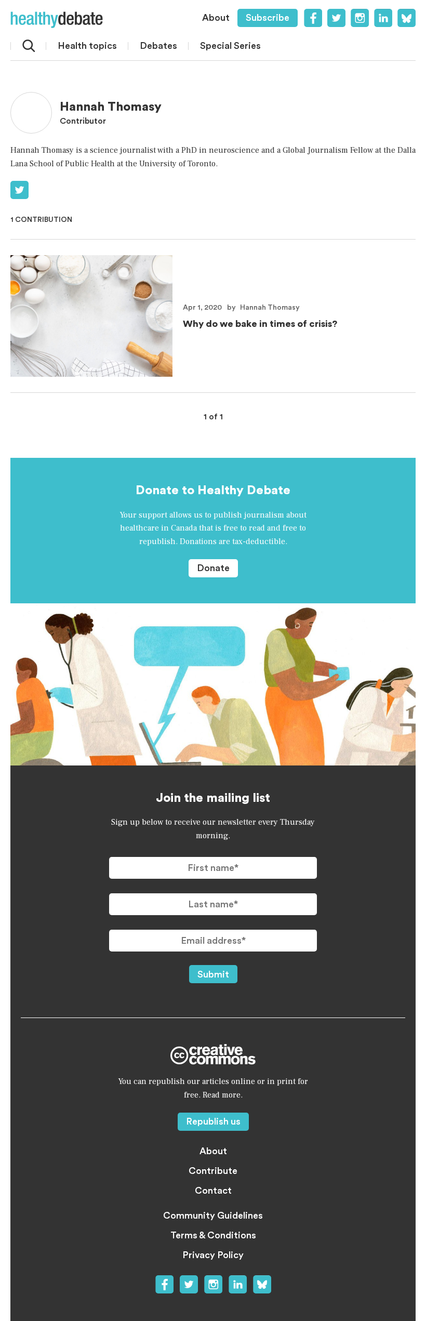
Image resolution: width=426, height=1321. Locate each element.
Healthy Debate (56, 19)
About (216, 17)
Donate (213, 568)
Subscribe (267, 17)
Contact (213, 1190)
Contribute (213, 1170)
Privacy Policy (213, 1255)
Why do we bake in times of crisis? (260, 323)
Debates (158, 45)
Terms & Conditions (213, 1235)
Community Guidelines (213, 1215)
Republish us (213, 1121)
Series (230, 45)
